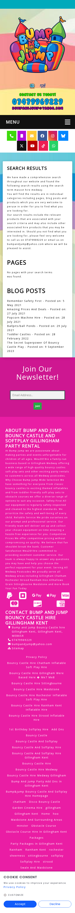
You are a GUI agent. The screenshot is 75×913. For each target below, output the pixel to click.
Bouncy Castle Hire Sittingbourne (36, 683)
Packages (36, 837)
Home (45, 813)
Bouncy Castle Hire (36, 763)
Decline (55, 904)
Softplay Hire (30, 861)
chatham (19, 801)
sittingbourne (38, 855)
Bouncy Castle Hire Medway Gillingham (36, 775)
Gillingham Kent (26, 813)
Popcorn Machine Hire (24, 317)
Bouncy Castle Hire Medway (36, 769)
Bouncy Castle (37, 735)
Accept (20, 904)
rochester (56, 849)
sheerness (17, 855)
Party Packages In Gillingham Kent (37, 843)
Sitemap (18, 648)
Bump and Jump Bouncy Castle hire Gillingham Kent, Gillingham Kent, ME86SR (38, 631)
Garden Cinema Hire (27, 807)
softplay (57, 855)
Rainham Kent (35, 849)
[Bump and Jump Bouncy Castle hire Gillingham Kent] (37, 45)
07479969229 (22, 640)
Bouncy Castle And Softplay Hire (36, 747)
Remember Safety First (24, 301)
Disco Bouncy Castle (44, 801)
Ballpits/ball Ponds (21, 326)
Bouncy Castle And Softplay (37, 741)
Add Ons (58, 729)
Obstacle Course (43, 825)
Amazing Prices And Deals (27, 309)
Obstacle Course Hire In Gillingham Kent (36, 831)
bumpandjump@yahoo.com (32, 644)
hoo (56, 813)
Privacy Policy (36, 657)
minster (22, 825)
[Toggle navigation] (67, 122)
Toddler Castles (19, 334)
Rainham (15, 849)
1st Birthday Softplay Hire (29, 729)
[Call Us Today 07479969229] (37, 101)
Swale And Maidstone (36, 867)
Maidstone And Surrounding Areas (36, 819)
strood (48, 861)
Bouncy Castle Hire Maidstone (37, 689)
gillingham (53, 807)
